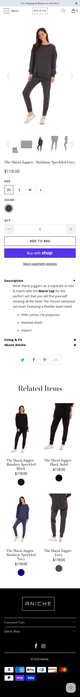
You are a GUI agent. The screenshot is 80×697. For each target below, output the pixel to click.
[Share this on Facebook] (33, 359)
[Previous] (8, 75)
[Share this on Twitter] (22, 359)
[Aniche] (40, 10)
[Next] (71, 75)
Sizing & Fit (13, 339)
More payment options (40, 263)
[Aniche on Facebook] (36, 646)
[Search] (65, 11)
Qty (7, 220)
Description (13, 280)
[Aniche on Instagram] (43, 646)
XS (9, 190)
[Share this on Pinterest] (44, 359)
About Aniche (15, 345)
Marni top (47, 291)
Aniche (44, 659)
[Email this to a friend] (56, 359)
